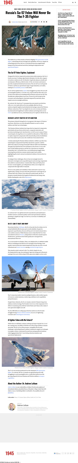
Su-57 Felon (38, 397)
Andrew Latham (15, 22)
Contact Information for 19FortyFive (44, 2)
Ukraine (22, 235)
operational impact (13, 67)
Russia (25, 91)
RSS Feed (60, 2)
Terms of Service (38, 452)
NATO (9, 113)
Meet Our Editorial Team (32, 2)
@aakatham (11, 393)
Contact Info (28, 452)
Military (28, 397)
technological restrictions (23, 314)
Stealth (32, 397)
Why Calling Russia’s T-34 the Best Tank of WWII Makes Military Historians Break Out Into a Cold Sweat (66, 36)
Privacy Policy (54, 2)
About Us (25, 2)
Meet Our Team (23, 452)
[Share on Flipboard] (44, 22)
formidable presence (19, 88)
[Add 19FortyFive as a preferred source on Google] (34, 22)
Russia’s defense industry (24, 313)
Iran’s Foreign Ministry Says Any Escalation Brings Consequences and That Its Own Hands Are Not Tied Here (66, 42)
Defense (15, 397)
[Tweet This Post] (41, 22)
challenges (21, 227)
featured (21, 397)
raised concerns (21, 247)
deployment (28, 177)
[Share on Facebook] (39, 22)
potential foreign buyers (36, 247)
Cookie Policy (44, 452)
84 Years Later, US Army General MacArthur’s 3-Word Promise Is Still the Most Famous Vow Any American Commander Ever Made (66, 30)
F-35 (18, 397)
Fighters (25, 397)
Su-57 (35, 397)
